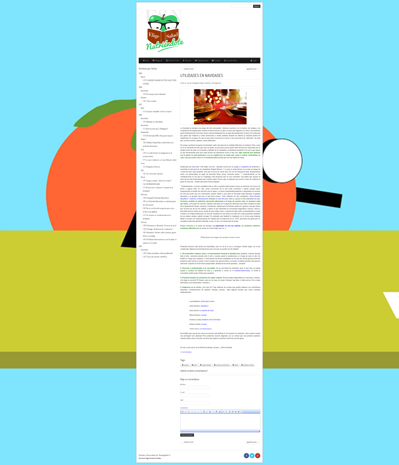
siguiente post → (252, 69)
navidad (186, 365)
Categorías (158, 60)
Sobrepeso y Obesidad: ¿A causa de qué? (161, 225)
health (236, 365)
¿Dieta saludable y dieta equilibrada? (160, 253)
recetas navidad (206, 365)
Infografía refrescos (153, 167)
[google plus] (257, 456)
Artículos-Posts (173, 60)
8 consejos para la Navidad (156, 94)
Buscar (256, 6)
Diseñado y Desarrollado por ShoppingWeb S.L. (155, 455)
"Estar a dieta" (151, 101)
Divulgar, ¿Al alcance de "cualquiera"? (160, 229)
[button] (182, 411)
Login (255, 60)
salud (195, 365)
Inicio (147, 60)
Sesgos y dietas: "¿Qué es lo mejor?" (159, 180)
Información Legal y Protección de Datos (150, 458)
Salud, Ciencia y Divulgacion (210, 83)
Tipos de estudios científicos (157, 257)
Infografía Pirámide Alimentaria (158, 198)
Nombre (182, 384)
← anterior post (187, 69)
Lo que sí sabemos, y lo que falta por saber (161, 160)
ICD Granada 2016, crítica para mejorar (159, 136)
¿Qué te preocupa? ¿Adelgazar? (157, 129)
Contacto (217, 60)
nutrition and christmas (222, 365)
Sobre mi (188, 60)
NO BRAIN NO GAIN (153, 184)
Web (181, 400)
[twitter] (252, 456)
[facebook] (246, 456)
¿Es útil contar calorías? (155, 174)
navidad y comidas (248, 365)
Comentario (184, 408)
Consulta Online (231, 60)
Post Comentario (187, 435)
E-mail (182, 392)
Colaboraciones (202, 60)
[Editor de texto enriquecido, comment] (220, 421)
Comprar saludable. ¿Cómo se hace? (159, 111)
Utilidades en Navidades (201, 75)
